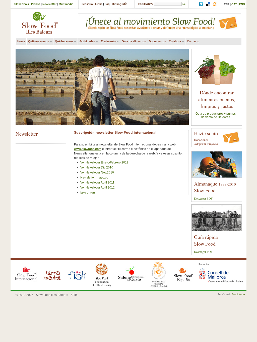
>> (183, 4)
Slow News (21, 4)
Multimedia (66, 4)
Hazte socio (206, 133)
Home (21, 41)
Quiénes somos (37, 41)
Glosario (87, 4)
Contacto (193, 41)
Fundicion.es (238, 294)
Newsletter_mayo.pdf (94, 177)
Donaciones (201, 140)
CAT (234, 4)
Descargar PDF (203, 198)
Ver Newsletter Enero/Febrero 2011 (104, 162)
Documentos (157, 41)
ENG (242, 4)
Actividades (86, 41)
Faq (107, 4)
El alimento (107, 41)
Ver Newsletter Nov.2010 (97, 172)
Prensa (35, 4)
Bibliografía (119, 4)
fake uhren (87, 192)
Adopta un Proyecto (206, 144)
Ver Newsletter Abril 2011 (97, 182)
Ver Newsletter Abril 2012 (97, 187)
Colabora (174, 41)
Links (98, 4)
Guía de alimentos (134, 41)
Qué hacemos (63, 41)
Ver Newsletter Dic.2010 (96, 167)
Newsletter (49, 4)
